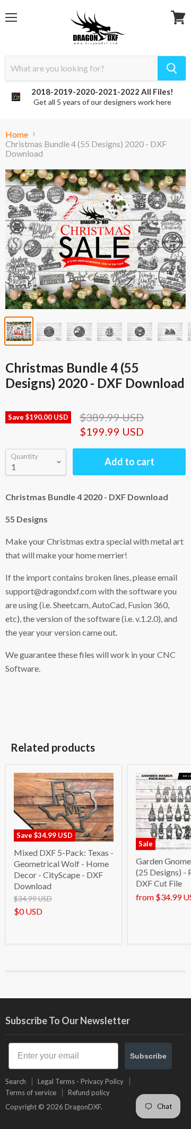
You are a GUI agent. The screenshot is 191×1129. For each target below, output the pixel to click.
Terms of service (30, 1092)
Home (16, 134)
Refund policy (89, 1092)
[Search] (172, 68)
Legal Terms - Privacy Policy (81, 1081)
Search (15, 1081)
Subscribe (148, 1056)
